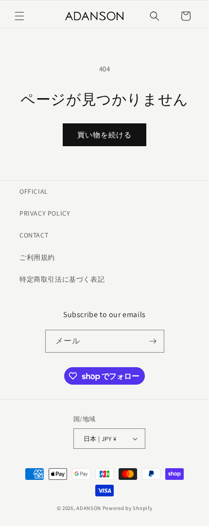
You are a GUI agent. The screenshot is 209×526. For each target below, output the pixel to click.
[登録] (153, 341)
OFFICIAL (33, 191)
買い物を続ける (104, 134)
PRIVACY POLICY (44, 213)
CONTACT (33, 235)
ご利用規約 (37, 257)
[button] (19, 16)
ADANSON (88, 508)
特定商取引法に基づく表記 (61, 279)
